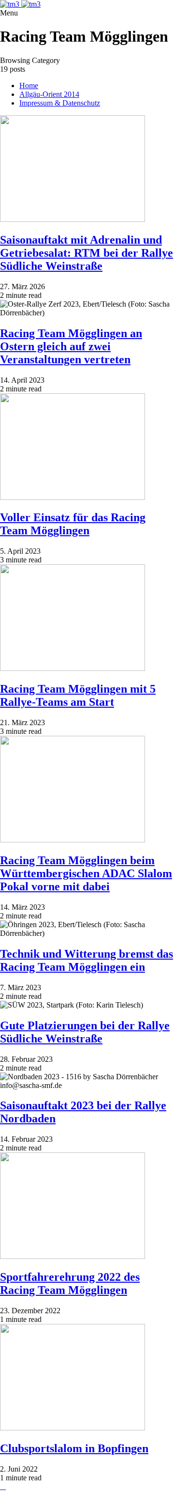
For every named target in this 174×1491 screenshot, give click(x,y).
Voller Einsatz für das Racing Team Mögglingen (72, 524)
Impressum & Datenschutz (59, 103)
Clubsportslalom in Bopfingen (74, 1448)
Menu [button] (9, 13)
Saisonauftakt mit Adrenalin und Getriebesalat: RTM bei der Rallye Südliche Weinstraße (86, 252)
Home (28, 85)
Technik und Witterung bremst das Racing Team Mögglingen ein (86, 960)
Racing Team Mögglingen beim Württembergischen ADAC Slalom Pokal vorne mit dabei (86, 873)
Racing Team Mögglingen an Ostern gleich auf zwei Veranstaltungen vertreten (71, 346)
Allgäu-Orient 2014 (49, 94)
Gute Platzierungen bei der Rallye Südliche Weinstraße (85, 1032)
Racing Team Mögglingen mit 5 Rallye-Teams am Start (78, 695)
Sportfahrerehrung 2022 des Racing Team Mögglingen (70, 1283)
